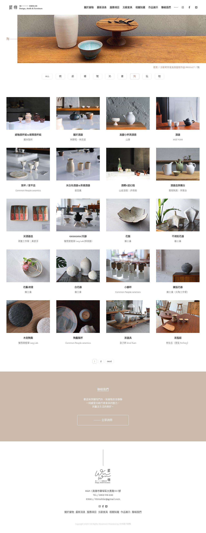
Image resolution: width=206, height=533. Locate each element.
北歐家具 (127, 7)
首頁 (155, 67)
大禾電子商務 (125, 524)
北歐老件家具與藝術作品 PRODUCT (177, 67)
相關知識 (140, 7)
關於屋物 (89, 7)
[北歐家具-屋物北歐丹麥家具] (25, 7)
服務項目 (114, 7)
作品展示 (153, 7)
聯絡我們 (166, 7)
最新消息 (102, 7)
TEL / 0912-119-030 (103, 495)
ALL (47, 76)
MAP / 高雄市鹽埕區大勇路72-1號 (103, 491)
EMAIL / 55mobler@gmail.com (103, 499)
